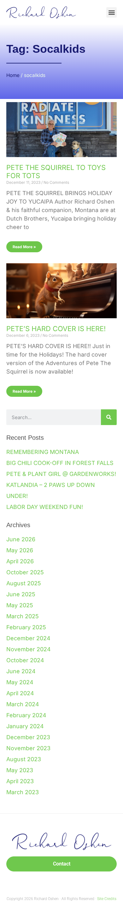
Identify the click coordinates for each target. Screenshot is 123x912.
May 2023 (19, 770)
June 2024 (21, 671)
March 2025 (22, 616)
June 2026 (20, 539)
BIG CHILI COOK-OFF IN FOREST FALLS (60, 463)
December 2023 (28, 737)
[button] (111, 12)
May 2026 (19, 550)
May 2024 (19, 682)
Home (13, 75)
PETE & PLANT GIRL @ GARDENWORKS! (61, 474)
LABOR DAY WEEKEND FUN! (44, 507)
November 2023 (28, 748)
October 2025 (25, 572)
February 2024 (26, 715)
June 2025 (20, 594)
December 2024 (28, 638)
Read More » (24, 246)
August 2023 (23, 759)
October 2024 (25, 660)
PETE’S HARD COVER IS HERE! (56, 329)
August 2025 (23, 583)
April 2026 (20, 561)
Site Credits (106, 899)
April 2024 (20, 693)
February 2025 (26, 627)
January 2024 (25, 726)
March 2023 (22, 792)
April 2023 (20, 781)
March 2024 (22, 704)
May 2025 (19, 605)
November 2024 (28, 649)
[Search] (109, 417)
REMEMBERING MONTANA (42, 452)
